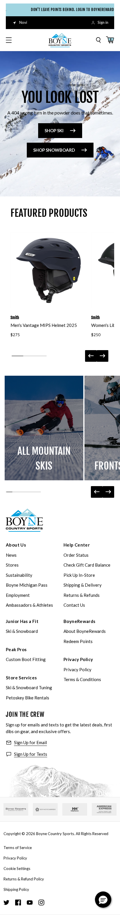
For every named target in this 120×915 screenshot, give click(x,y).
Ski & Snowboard (22, 631)
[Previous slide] (91, 356)
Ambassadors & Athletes (29, 605)
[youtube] (30, 902)
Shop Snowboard (54, 150)
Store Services (21, 677)
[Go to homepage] (60, 40)
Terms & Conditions (82, 679)
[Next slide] (102, 356)
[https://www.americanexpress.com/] (104, 809)
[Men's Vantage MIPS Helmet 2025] (48, 270)
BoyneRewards (79, 621)
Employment (18, 595)
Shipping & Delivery (82, 585)
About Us (16, 544)
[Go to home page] (24, 520)
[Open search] (98, 40)
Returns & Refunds (81, 595)
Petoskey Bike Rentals (27, 697)
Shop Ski (54, 130)
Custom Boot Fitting (26, 659)
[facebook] (18, 902)
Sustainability (19, 575)
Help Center (76, 544)
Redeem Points (78, 641)
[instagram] (41, 902)
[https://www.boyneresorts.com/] (16, 809)
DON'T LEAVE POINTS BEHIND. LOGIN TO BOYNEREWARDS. (70, 9)
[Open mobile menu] (9, 40)
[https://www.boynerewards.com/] (45, 809)
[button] (103, 899)
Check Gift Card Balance (86, 564)
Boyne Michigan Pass (26, 585)
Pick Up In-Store (79, 575)
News (11, 555)
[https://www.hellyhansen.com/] (75, 809)
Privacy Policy (78, 659)
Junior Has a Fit (22, 621)
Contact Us (74, 605)
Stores (12, 564)
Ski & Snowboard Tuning (29, 687)
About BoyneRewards (84, 631)
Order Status (76, 555)
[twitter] (6, 902)
